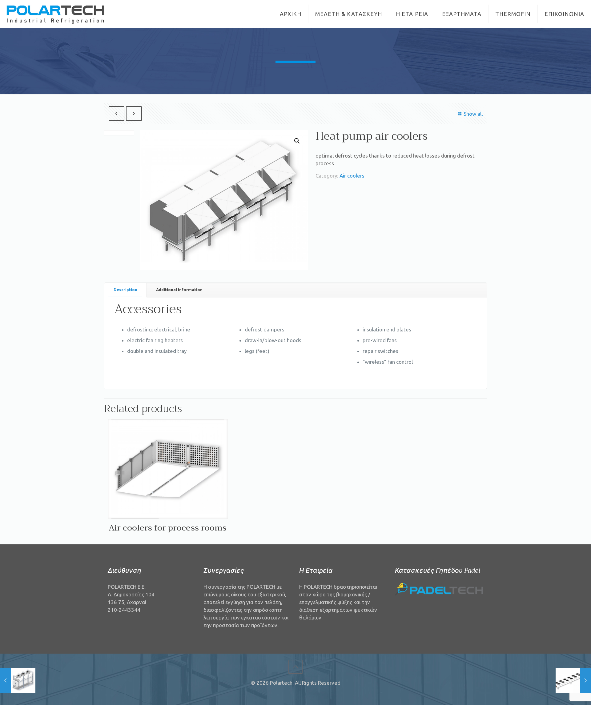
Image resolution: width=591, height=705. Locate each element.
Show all (473, 114)
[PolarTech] (56, 14)
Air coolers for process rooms (168, 528)
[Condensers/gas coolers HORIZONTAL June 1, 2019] (573, 680)
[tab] (125, 290)
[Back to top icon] (295, 667)
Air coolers (352, 175)
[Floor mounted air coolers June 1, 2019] (17, 680)
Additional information (179, 289)
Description (125, 289)
